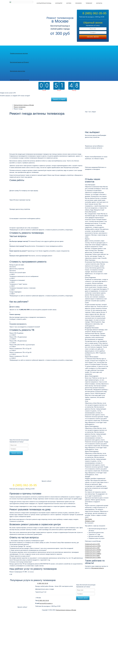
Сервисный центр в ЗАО (92, 548)
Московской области (97, 568)
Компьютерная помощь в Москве (66, 610)
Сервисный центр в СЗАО (93, 546)
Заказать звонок (93, 37)
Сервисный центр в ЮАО (92, 551)
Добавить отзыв (89, 521)
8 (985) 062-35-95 (94, 13)
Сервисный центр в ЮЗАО (93, 550)
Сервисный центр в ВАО (92, 555)
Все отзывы (88, 519)
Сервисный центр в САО (92, 544)
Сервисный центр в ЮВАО (93, 553)
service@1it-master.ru (46, 603)
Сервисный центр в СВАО (93, 557)
